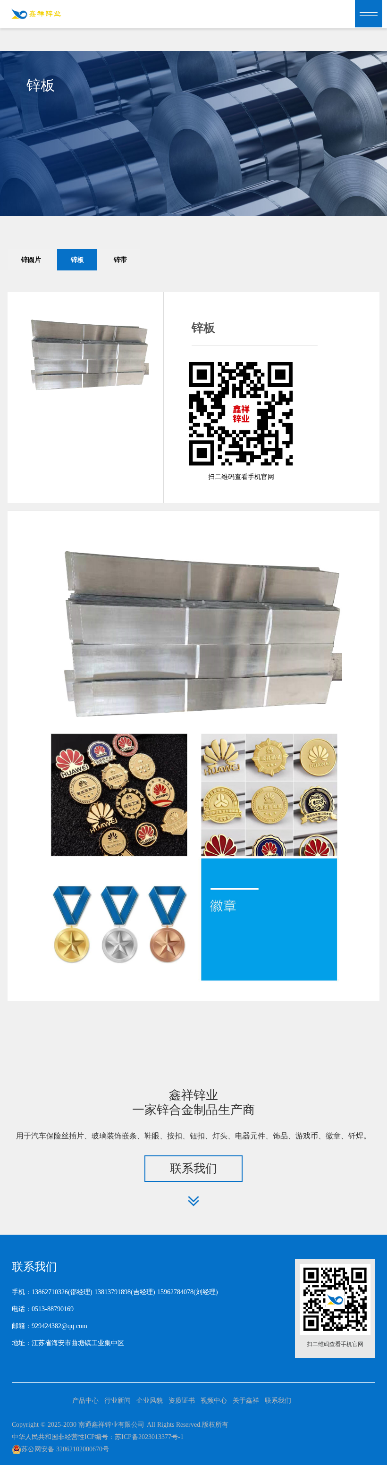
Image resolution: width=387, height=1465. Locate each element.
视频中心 (214, 1400)
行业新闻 (117, 1400)
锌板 (77, 259)
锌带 (120, 259)
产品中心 (85, 1400)
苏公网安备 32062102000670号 (65, 1449)
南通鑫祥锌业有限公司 (111, 1424)
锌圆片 (31, 259)
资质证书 (181, 1400)
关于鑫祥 (246, 1400)
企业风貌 (149, 1400)
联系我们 (278, 1400)
